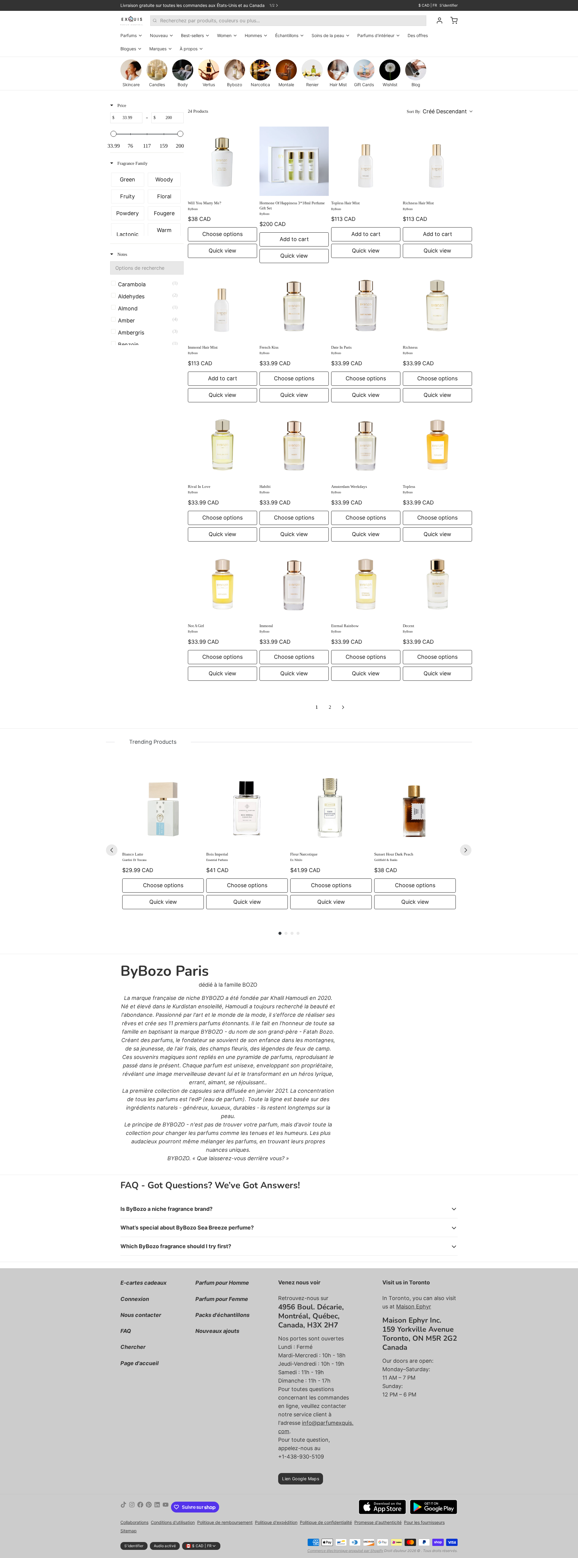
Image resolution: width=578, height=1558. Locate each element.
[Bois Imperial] (247, 806)
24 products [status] (198, 111)
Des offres (418, 35)
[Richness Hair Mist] (437, 161)
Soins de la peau (328, 35)
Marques (157, 48)
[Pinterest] (149, 1507)
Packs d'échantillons (222, 1315)
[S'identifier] (437, 20)
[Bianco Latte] (163, 806)
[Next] (465, 850)
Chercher (132, 1347)
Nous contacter (140, 1315)
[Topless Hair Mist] (365, 161)
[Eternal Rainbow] (365, 584)
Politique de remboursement (225, 1522)
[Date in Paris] (365, 305)
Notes (121, 254)
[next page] (343, 707)
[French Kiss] (294, 305)
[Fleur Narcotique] (331, 806)
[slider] (113, 134)
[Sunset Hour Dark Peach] (415, 806)
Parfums (128, 35)
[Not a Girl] (222, 584)
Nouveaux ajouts (217, 1331)
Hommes (253, 35)
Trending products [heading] (152, 742)
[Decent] (437, 584)
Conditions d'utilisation (173, 1522)
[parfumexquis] (131, 20)
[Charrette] (452, 20)
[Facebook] (140, 1507)
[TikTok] (123, 1507)
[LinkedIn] (157, 1507)
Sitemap (128, 1530)
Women (224, 35)
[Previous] (111, 850)
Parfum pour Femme (221, 1299)
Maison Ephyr (413, 1306)
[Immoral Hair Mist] (222, 305)
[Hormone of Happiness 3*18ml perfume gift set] (294, 161)
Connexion (134, 1299)
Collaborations (134, 1522)
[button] (439, 111)
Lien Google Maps (300, 1478)
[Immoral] (294, 584)
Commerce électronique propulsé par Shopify (345, 1550)
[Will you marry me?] (222, 161)
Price (121, 105)
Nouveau (159, 35)
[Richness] (437, 305)
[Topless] (437, 444)
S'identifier (449, 5)
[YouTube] (166, 1507)
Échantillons (286, 35)
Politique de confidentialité (326, 1522)
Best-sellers (192, 35)
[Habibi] (294, 444)
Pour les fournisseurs (424, 1522)
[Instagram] (132, 1507)
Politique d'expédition (276, 1522)
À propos (188, 48)
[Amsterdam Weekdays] (365, 444)
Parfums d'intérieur (375, 35)
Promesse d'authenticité (378, 1522)
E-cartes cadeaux (143, 1283)
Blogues (128, 48)
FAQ (125, 1331)
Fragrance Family (132, 163)
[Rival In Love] (222, 444)
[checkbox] (127, 179)
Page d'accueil (139, 1363)
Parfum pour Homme (222, 1283)
